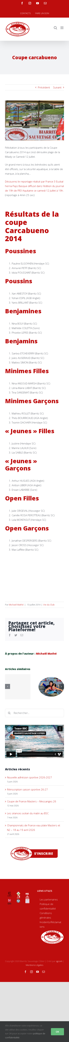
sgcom (59, 961)
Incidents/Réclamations (50, 924)
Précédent (44, 87)
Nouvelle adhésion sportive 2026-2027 (29, 777)
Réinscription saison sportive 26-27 (27, 789)
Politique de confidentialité (48, 906)
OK (57, 1031)
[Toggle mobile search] (55, 28)
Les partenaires (49, 899)
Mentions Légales (34, 965)
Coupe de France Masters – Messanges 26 (31, 801)
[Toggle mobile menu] (62, 28)
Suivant (57, 87)
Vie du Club (49, 604)
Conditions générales (46, 915)
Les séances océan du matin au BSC (28, 813)
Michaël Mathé (16, 604)
